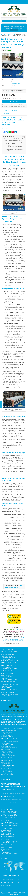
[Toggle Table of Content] (22, 136)
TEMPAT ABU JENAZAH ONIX (8, 662)
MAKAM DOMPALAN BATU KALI (9, 825)
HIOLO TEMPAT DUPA (6, 751)
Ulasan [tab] (15, 110)
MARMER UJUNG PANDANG (8, 681)
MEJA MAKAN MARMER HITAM (9, 748)
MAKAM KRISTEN (5, 759)
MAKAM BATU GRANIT (7, 760)
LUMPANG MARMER (6, 827)
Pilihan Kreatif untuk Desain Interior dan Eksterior (16, 150)
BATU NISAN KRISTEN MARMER (9, 816)
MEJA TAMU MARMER (6, 670)
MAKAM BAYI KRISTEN (6, 763)
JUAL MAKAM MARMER (7, 675)
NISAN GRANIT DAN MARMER (8, 822)
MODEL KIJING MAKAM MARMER (9, 683)
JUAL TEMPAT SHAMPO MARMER (9, 741)
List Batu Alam (17, 637)
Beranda (3, 34)
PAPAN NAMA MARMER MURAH (9, 808)
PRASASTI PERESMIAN (6, 676)
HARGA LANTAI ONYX (6, 754)
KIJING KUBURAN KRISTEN (8, 692)
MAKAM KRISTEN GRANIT (7, 773)
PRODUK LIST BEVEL (10, 34)
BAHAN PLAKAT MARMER (7, 672)
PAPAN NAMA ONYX (6, 852)
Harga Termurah (9, 637)
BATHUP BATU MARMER (7, 673)
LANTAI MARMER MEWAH (7, 649)
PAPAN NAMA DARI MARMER (8, 657)
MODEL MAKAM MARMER (7, 842)
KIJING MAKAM (5, 678)
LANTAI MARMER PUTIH (7, 659)
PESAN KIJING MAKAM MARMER (9, 846)
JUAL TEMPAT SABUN (6, 828)
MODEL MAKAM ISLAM (7, 757)
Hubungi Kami (14, 101)
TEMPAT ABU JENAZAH (7, 831)
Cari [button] (14, 21)
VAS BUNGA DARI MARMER (8, 817)
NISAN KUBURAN (5, 839)
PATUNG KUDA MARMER (7, 836)
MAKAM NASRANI (5, 749)
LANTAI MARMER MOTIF (7, 735)
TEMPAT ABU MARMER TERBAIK (9, 730)
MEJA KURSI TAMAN (6, 833)
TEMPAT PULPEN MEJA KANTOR (9, 823)
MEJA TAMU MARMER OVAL (8, 756)
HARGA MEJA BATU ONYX (7, 765)
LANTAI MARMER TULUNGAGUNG (9, 680)
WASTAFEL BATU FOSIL (7, 809)
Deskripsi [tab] (6, 110)
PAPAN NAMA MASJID (6, 653)
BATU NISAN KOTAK (6, 733)
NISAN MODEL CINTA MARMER (9, 854)
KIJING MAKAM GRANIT (7, 686)
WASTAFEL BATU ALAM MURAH (9, 689)
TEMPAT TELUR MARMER (7, 835)
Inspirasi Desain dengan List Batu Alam (15, 152)
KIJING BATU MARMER (7, 656)
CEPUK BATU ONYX (6, 830)
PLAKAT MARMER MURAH (7, 771)
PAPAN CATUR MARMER (7, 737)
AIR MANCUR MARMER (7, 775)
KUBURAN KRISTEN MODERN (8, 665)
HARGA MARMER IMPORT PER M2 (9, 684)
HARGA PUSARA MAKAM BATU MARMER (11, 729)
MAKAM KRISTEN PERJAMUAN (9, 651)
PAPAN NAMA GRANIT (6, 740)
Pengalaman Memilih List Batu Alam (15, 146)
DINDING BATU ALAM (6, 849)
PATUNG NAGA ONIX (6, 732)
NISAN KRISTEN (5, 820)
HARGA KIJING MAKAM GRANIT (9, 838)
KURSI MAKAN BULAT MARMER (9, 738)
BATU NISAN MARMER (6, 695)
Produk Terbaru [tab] (8, 114)
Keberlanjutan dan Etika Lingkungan (15, 147)
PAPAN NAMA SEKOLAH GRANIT (9, 668)
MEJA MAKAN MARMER (7, 667)
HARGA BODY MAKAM (7, 752)
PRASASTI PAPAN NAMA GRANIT (9, 661)
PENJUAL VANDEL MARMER (8, 850)
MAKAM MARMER (5, 770)
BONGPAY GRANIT (6, 664)
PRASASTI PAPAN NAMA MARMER (9, 814)
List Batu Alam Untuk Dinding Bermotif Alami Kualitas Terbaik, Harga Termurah (13, 139)
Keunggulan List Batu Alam (12, 145)
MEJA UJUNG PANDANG (7, 744)
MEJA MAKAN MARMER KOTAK (9, 841)
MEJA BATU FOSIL (5, 743)
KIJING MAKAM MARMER (7, 654)
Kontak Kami (14, 30)
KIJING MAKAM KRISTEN (7, 746)
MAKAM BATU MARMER (7, 844)
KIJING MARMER (5, 767)
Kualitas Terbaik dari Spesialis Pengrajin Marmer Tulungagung (15, 142)
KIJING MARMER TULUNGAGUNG (9, 694)
